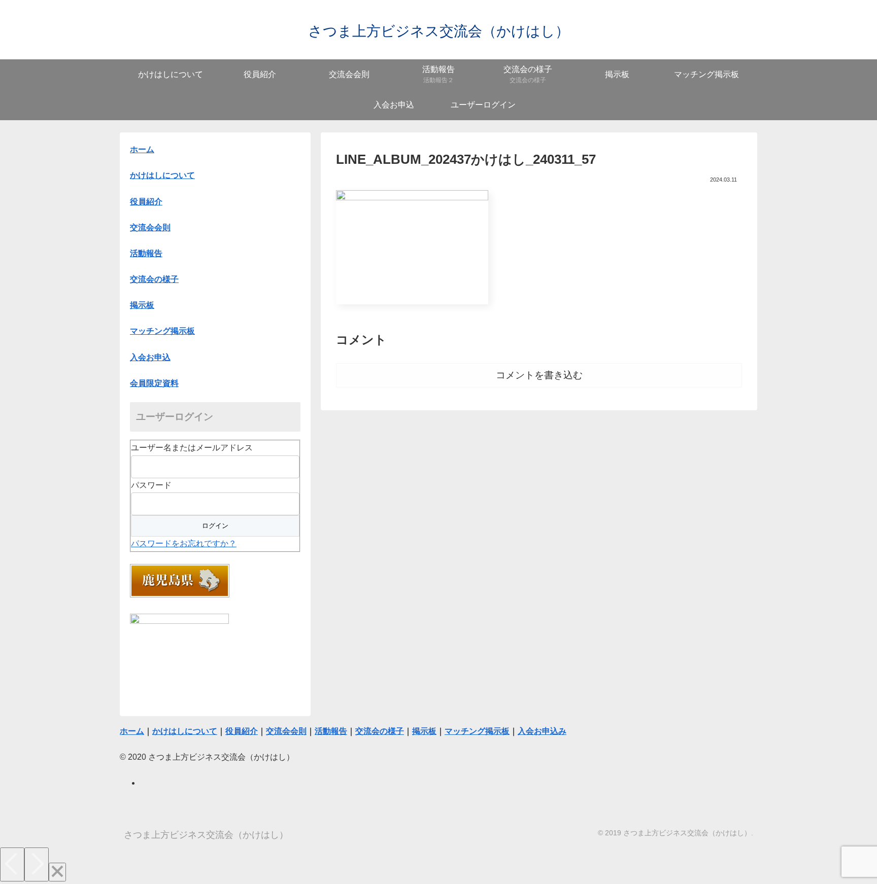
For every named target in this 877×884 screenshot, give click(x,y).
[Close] (57, 872)
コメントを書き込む (539, 375)
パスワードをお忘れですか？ (184, 543)
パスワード (151, 485)
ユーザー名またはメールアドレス (192, 447)
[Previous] (12, 864)
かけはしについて (162, 175)
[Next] (36, 864)
